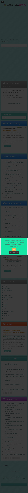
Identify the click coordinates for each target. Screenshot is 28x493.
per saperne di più (14, 252)
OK (14, 249)
